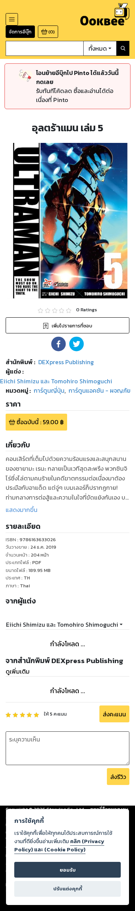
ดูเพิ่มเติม (18, 671)
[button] (58, 343)
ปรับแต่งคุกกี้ (67, 888)
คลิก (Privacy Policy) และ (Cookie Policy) (59, 845)
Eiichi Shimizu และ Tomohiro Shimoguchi (62, 624)
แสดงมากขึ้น (22, 509)
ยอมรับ (68, 869)
